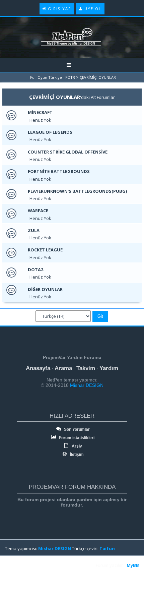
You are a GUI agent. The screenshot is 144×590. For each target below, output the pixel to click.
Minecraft (40, 112)
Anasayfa (38, 368)
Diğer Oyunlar (45, 289)
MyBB (133, 565)
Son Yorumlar (76, 429)
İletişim (76, 454)
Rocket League (45, 250)
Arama (63, 368)
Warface (38, 211)
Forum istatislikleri (76, 437)
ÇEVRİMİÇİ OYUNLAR (98, 77)
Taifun (107, 548)
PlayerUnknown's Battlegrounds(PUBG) (77, 191)
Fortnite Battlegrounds (59, 171)
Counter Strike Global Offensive (67, 152)
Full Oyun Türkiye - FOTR (52, 77)
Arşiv (76, 446)
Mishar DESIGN (86, 385)
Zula (34, 230)
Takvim (85, 368)
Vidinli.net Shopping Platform (20, 574)
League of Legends (50, 132)
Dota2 (35, 270)
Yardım (108, 368)
